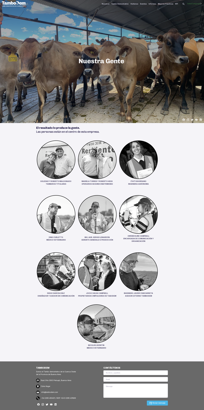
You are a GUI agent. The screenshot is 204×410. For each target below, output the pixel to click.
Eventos (143, 4)
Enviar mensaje (158, 403)
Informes (152, 4)
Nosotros (105, 4)
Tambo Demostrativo (120, 4)
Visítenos (134, 4)
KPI (176, 4)
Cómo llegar (45, 386)
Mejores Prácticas (165, 4)
